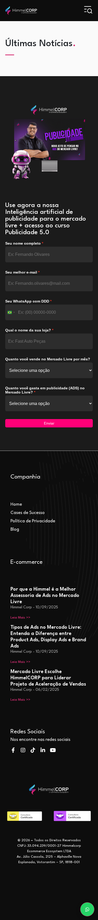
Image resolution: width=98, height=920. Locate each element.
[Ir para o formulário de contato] (87, 909)
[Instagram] (23, 750)
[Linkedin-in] (42, 750)
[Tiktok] (33, 750)
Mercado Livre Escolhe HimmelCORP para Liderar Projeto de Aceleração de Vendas (48, 678)
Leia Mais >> (20, 617)
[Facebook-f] (13, 750)
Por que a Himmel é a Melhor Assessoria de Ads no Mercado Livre (44, 595)
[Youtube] (52, 750)
